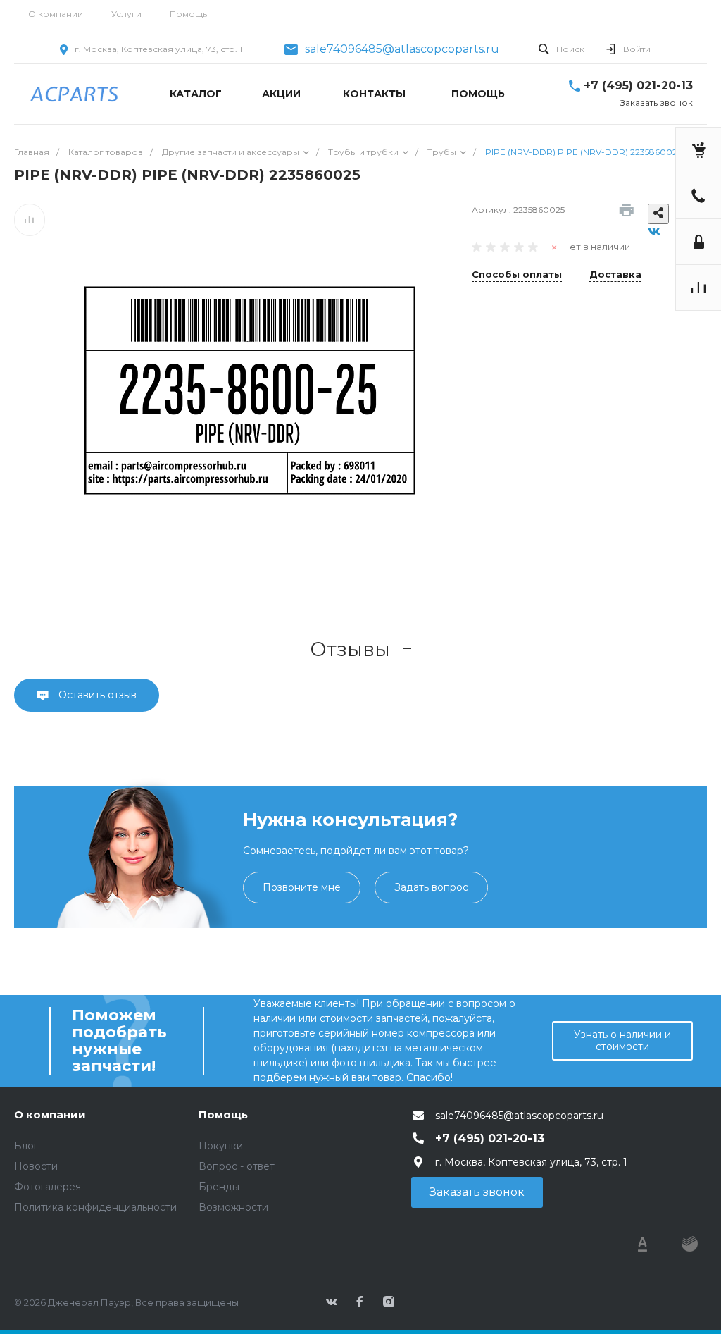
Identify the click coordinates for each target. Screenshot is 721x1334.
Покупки (221, 1146)
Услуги (126, 13)
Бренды (219, 1186)
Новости (36, 1166)
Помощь (188, 13)
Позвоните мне (302, 887)
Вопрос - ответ (237, 1166)
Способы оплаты (517, 275)
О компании (55, 13)
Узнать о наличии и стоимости (622, 1040)
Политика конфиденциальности (95, 1207)
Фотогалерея (47, 1186)
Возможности (233, 1207)
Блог (26, 1146)
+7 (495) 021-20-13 (638, 85)
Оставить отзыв (96, 694)
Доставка (615, 275)
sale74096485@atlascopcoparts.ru (402, 49)
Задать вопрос (431, 887)
